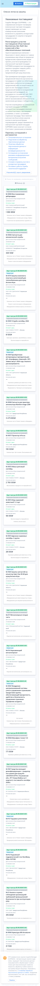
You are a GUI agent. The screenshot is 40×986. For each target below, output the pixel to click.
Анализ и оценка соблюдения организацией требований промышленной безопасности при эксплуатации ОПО (18, 896)
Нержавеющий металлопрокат (14, 651)
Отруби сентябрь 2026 (20, 321)
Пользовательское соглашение (19, 137)
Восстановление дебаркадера (15, 195)
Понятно (12, 980)
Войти (19, 4)
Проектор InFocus (18, 436)
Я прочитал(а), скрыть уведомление (18, 172)
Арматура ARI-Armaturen (21, 932)
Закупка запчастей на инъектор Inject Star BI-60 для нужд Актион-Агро (17, 574)
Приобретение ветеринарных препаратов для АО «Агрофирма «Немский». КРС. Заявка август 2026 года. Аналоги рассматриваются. (18, 359)
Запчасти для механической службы (14, 236)
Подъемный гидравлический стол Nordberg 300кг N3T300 (18, 857)
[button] (20, 183)
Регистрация (31, 4)
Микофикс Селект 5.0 (20, 738)
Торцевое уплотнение (18, 819)
